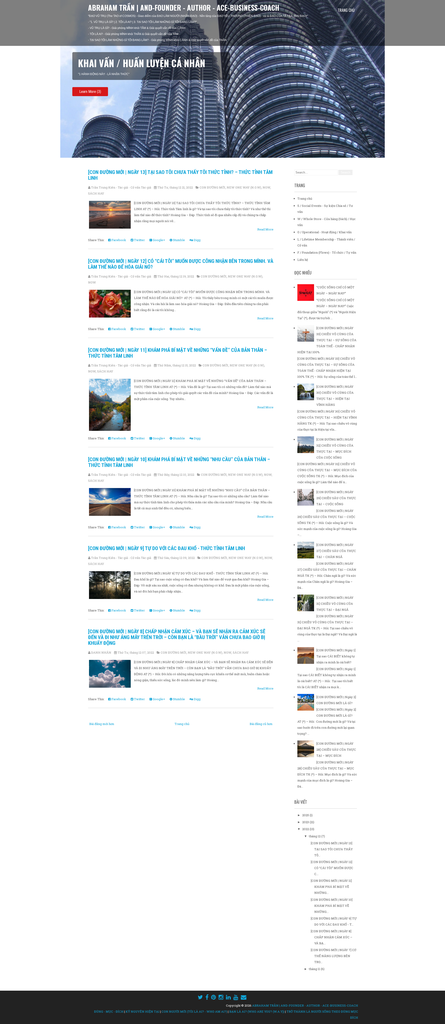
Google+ (158, 240)
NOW (266, 187)
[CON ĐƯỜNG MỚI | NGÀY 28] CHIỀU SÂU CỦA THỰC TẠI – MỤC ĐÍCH (336, 749)
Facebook (118, 240)
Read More (265, 229)
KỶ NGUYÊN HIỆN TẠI (142, 1011)
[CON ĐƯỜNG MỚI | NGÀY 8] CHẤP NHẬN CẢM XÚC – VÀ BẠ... (331, 937)
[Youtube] (235, 997)
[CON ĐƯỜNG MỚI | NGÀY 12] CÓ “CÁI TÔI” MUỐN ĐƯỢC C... (332, 868)
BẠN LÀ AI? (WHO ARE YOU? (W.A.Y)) (256, 1011)
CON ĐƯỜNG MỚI (212, 187)
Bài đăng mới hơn (101, 724)
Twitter (139, 240)
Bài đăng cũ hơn (261, 724)
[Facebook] (207, 997)
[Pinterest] (213, 997)
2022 (306, 829)
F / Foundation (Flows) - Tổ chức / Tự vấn (326, 252)
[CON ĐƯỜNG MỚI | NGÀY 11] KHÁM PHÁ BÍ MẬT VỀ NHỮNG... (331, 887)
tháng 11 (315, 969)
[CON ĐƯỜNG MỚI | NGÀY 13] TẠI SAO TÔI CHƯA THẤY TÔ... (332, 849)
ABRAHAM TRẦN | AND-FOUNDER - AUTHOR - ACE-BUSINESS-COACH (183, 7)
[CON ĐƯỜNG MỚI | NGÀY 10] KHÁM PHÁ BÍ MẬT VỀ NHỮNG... (332, 906)
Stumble (178, 240)
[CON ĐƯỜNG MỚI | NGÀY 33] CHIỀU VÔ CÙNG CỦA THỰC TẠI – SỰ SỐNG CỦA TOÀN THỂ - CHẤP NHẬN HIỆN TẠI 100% (326, 340)
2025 (306, 815)
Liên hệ (302, 260)
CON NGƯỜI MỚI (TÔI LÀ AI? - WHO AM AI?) (194, 1011)
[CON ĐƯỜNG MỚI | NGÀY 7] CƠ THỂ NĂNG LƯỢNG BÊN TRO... (333, 956)
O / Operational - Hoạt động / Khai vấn (324, 232)
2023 (306, 822)
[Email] (243, 997)
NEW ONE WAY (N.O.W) (244, 187)
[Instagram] (221, 997)
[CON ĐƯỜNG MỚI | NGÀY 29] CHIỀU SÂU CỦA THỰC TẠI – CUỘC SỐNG (336, 498)
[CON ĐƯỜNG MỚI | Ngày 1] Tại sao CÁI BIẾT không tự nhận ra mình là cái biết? (336, 656)
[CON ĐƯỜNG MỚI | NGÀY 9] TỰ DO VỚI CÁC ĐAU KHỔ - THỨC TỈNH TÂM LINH (166, 548)
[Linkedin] (228, 997)
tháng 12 (315, 836)
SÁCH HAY (96, 193)
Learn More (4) (90, 91)
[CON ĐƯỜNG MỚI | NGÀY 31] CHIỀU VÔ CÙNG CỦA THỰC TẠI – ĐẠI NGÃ (334, 603)
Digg (196, 240)
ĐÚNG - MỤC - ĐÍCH (109, 1011)
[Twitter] (200, 997)
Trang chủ (346, 10)
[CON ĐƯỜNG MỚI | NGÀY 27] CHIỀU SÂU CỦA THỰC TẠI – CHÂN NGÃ (336, 551)
